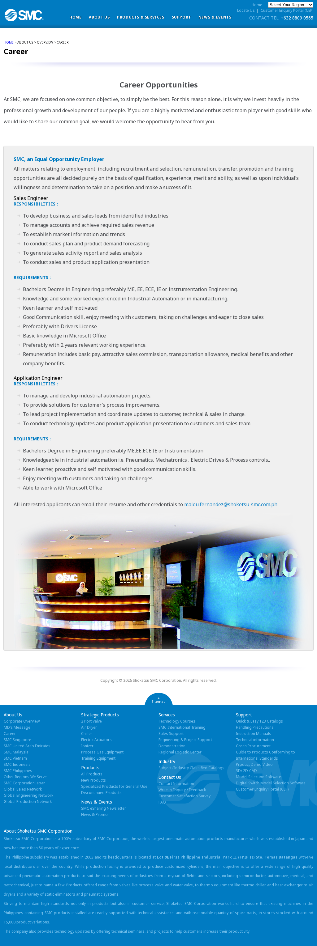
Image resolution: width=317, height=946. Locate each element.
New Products (93, 780)
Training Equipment (98, 758)
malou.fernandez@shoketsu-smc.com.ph (230, 504)
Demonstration (171, 746)
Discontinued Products (101, 792)
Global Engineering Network (28, 795)
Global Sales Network (23, 789)
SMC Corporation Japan (25, 783)
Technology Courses (176, 721)
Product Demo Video (254, 764)
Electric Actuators (96, 739)
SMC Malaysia (16, 752)
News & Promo (94, 814)
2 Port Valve (91, 721)
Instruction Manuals (253, 733)
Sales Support (171, 733)
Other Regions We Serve (25, 776)
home (9, 42)
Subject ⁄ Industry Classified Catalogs (191, 767)
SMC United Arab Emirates (27, 746)
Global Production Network (28, 801)
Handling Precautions (255, 727)
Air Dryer (89, 727)
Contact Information (176, 783)
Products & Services (140, 17)
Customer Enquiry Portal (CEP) (287, 10)
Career (10, 733)
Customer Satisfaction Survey (184, 796)
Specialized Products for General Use (114, 786)
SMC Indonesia (17, 764)
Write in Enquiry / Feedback (182, 789)
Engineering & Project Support (185, 739)
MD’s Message (17, 727)
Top (302, 931)
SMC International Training (182, 727)
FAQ (162, 802)
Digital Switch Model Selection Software (271, 783)
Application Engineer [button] (38, 377)
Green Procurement (253, 746)
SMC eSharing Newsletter (103, 808)
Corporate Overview (22, 721)
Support (181, 17)
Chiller (86, 733)
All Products (91, 774)
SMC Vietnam (15, 758)
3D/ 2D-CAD (246, 770)
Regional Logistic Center (180, 752)
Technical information (255, 739)
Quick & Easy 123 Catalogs (259, 721)
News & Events (215, 17)
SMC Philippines (18, 770)
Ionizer (87, 746)
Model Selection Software (258, 776)
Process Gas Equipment (102, 752)
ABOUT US (99, 17)
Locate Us (246, 10)
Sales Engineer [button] (31, 198)
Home (75, 17)
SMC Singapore (17, 739)
